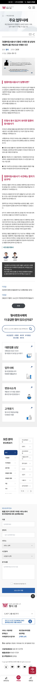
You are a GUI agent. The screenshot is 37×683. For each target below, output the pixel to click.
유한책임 (22, 633)
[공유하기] (33, 34)
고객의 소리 (22, 637)
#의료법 (28, 335)
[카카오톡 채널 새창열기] (18, 667)
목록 (18, 306)
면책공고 (5, 633)
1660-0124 (31, 2)
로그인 (11, 2)
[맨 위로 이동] (33, 596)
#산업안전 (9, 335)
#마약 (22, 335)
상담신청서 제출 (18, 590)
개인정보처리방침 (24, 630)
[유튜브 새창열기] (25, 667)
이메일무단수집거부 (8, 637)
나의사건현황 (19, 2)
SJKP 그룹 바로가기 (11, 614)
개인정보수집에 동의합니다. (20, 584)
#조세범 (16, 338)
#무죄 (22, 338)
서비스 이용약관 (7, 630)
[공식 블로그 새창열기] (12, 667)
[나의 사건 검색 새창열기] (6, 667)
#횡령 (16, 335)
